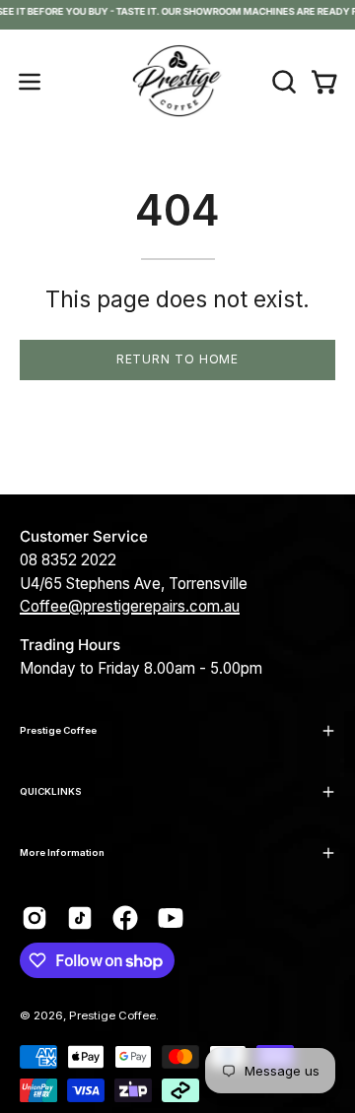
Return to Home (178, 359)
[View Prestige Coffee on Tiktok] (80, 918)
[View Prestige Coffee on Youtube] (170, 918)
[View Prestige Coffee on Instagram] (34, 918)
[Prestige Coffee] (177, 81)
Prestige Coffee (58, 730)
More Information (62, 852)
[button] (282, 82)
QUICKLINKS (51, 791)
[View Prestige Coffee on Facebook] (125, 918)
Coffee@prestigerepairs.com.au (130, 606)
